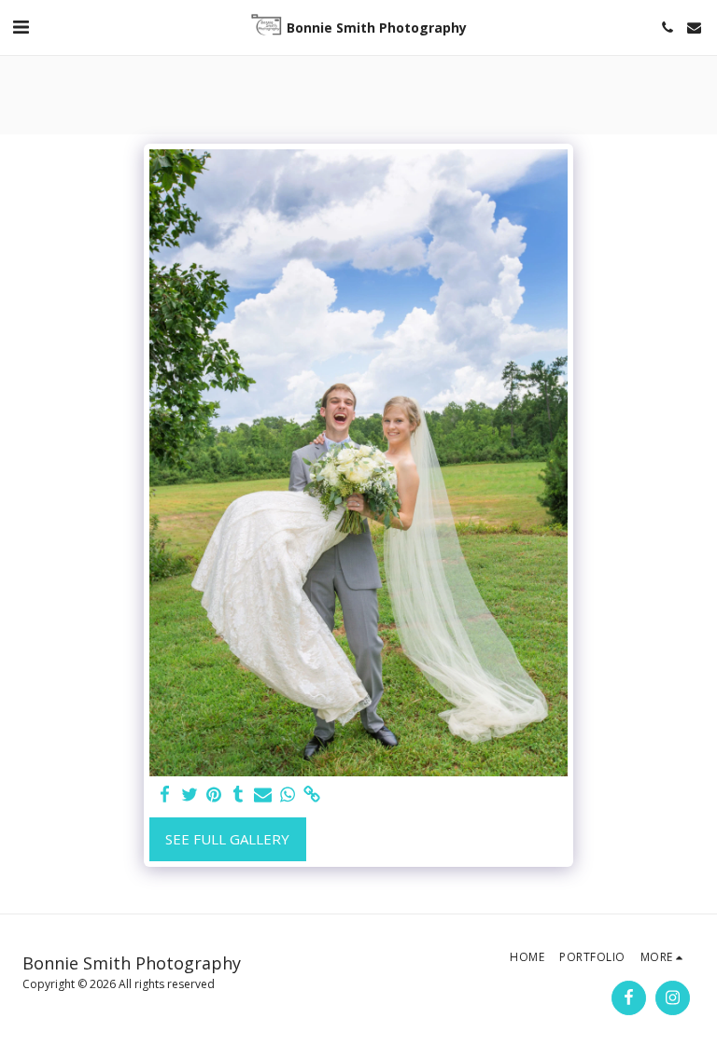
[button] (20, 26)
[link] (312, 794)
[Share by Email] (263, 794)
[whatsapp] (288, 794)
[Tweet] (190, 794)
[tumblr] (238, 794)
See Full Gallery (227, 839)
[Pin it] (214, 794)
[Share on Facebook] (165, 794)
